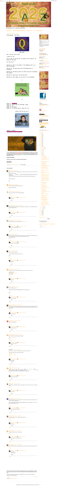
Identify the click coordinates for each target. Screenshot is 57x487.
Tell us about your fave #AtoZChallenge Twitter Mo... (44, 168)
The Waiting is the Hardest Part (14, 131)
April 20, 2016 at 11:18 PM (16, 349)
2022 (41, 138)
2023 (41, 137)
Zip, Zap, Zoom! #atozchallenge (43, 156)
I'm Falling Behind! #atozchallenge (43, 190)
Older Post (35, 476)
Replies (11, 195)
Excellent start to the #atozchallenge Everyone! (45, 198)
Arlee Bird (14, 103)
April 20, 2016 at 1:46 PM (13, 234)
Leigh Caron (11, 191)
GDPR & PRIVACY (39, 30)
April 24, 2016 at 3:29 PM (21, 390)
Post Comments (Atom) (14, 478)
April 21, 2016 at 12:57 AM (15, 383)
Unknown (10, 269)
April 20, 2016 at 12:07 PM (18, 205)
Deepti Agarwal (11, 398)
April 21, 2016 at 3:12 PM (17, 430)
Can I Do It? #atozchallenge (45, 201)
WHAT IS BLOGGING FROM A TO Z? (19, 30)
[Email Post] (20, 164)
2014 (41, 211)
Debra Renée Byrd (11, 444)
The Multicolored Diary (42, 58)
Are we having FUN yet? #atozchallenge (44, 196)
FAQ (33, 30)
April (42, 154)
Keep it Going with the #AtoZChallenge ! (44, 186)
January (42, 208)
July (41, 150)
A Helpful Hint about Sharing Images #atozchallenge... (45, 179)
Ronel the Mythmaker (42, 68)
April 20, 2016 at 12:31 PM (17, 220)
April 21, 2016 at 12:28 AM (22, 212)
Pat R (9, 184)
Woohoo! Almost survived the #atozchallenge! (45, 162)
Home (22, 476)
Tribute (48, 130)
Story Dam (10, 353)
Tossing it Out (41, 51)
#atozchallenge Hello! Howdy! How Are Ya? (45, 192)
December (42, 147)
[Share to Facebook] (24, 164)
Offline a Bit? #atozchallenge (45, 177)
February (42, 207)
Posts (41, 225)
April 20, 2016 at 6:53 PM (18, 334)
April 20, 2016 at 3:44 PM (15, 286)
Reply (9, 181)
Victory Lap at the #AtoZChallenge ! (44, 164)
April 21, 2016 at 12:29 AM (22, 260)
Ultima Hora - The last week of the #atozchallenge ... (45, 166)
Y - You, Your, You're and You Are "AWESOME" (45, 158)
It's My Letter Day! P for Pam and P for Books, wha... (45, 175)
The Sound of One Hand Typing (43, 61)
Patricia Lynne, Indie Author (12, 354)
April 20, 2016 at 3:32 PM (15, 269)
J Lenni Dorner (11, 320)
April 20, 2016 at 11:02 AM (16, 191)
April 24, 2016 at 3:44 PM (21, 450)
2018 (41, 143)
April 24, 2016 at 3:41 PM (21, 436)
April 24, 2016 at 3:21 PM (21, 375)
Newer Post (8, 476)
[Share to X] (23, 164)
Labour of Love (43, 184)
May (42, 153)
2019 (41, 142)
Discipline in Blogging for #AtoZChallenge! (44, 200)
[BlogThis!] (22, 164)
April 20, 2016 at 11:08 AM (22, 197)
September (42, 148)
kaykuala (10, 286)
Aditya (10, 170)
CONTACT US (29, 30)
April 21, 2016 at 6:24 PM (18, 444)
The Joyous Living (11, 334)
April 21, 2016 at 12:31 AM (22, 342)
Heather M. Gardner (14, 197)
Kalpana (10, 383)
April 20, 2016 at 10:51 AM (14, 184)
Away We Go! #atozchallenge (45, 204)
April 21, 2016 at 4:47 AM (17, 398)
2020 (41, 141)
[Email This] (21, 164)
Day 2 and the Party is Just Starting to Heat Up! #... (45, 203)
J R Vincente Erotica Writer (43, 64)
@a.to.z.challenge (43, 110)
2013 (41, 212)
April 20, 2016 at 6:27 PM (17, 320)
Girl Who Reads (11, 220)
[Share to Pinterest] (25, 164)
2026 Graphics (9, 30)
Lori (9, 234)
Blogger (40, 484)
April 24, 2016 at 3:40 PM (21, 422)
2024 (41, 136)
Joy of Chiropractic (12, 205)
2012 (41, 213)
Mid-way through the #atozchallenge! (44, 183)
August (42, 149)
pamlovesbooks (11, 430)
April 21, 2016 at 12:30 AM (22, 312)
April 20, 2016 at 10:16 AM (14, 170)
